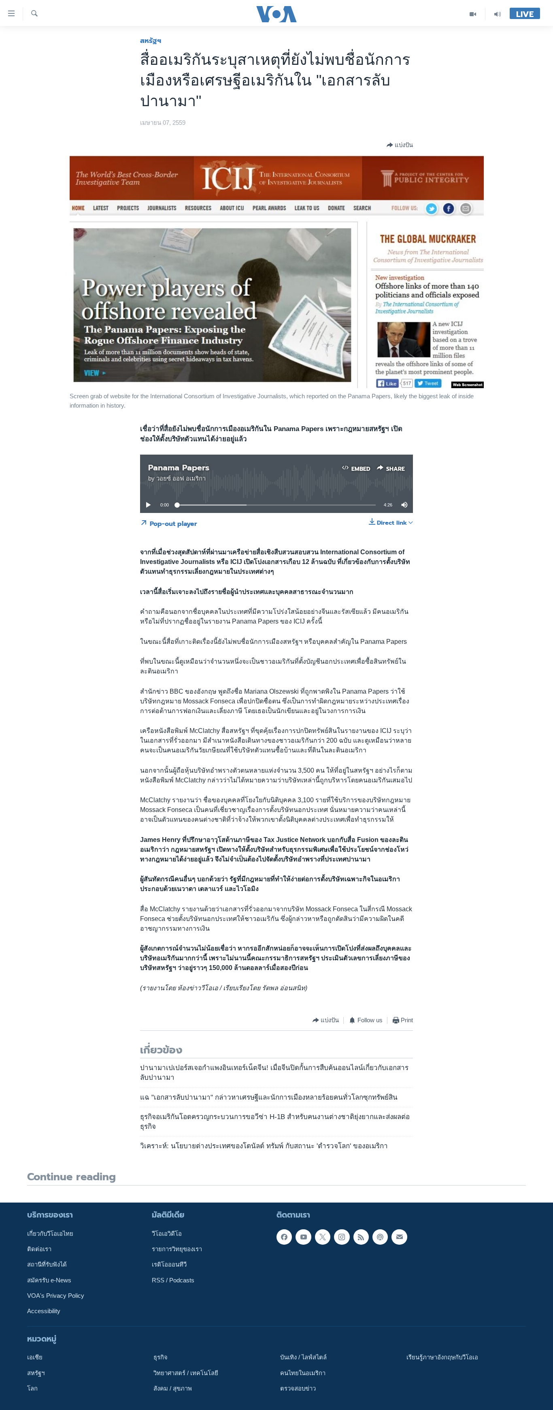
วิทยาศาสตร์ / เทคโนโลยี (185, 1372)
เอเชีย (35, 1357)
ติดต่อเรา (39, 1249)
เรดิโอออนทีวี (169, 1264)
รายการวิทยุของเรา (177, 1249)
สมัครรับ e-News (49, 1280)
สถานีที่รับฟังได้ (47, 1264)
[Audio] (497, 14)
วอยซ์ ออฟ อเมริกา (181, 478)
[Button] (400, 145)
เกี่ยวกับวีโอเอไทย (50, 1233)
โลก (32, 1388)
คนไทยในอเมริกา (302, 1372)
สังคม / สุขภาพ (172, 1388)
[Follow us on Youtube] (303, 1236)
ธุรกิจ (160, 1357)
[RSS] (361, 1236)
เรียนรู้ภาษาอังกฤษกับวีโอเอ (442, 1357)
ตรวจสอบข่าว (298, 1388)
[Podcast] (380, 1236)
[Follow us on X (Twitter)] (322, 1236)
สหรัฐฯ (150, 40)
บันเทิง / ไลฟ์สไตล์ (303, 1357)
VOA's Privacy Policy (55, 1295)
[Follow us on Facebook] (284, 1236)
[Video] (473, 14)
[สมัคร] (399, 1236)
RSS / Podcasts (173, 1280)
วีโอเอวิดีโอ (167, 1233)
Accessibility (43, 1311)
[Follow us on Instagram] (341, 1236)
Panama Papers (178, 467)
